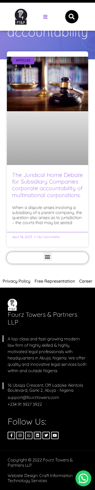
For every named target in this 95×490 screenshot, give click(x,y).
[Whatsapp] (28, 435)
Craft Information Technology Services (40, 478)
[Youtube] (55, 435)
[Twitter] (46, 435)
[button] (45, 16)
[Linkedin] (37, 435)
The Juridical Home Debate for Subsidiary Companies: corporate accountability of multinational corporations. (47, 184)
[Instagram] (20, 435)
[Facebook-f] (11, 435)
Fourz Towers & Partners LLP (42, 318)
